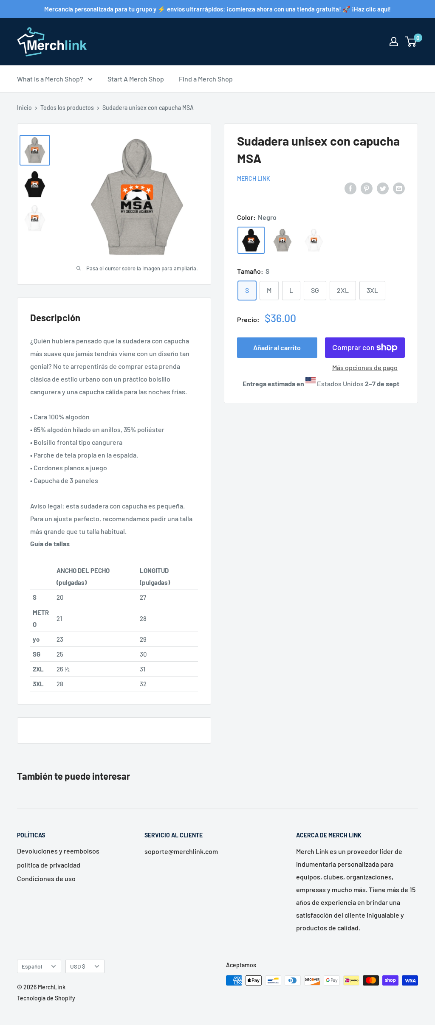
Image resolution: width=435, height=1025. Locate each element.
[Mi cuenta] (394, 41)
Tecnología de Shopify (46, 998)
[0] (411, 42)
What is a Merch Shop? (50, 79)
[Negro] (251, 240)
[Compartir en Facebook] (350, 187)
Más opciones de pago (365, 367)
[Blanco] (314, 240)
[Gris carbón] (282, 240)
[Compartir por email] (399, 187)
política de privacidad (48, 865)
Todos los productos (67, 107)
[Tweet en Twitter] (383, 187)
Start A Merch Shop (135, 79)
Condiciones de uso (46, 878)
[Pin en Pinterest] (367, 187)
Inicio (24, 107)
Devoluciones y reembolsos (58, 851)
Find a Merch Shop (206, 79)
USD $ (77, 966)
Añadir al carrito (277, 347)
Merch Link (253, 178)
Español (32, 966)
